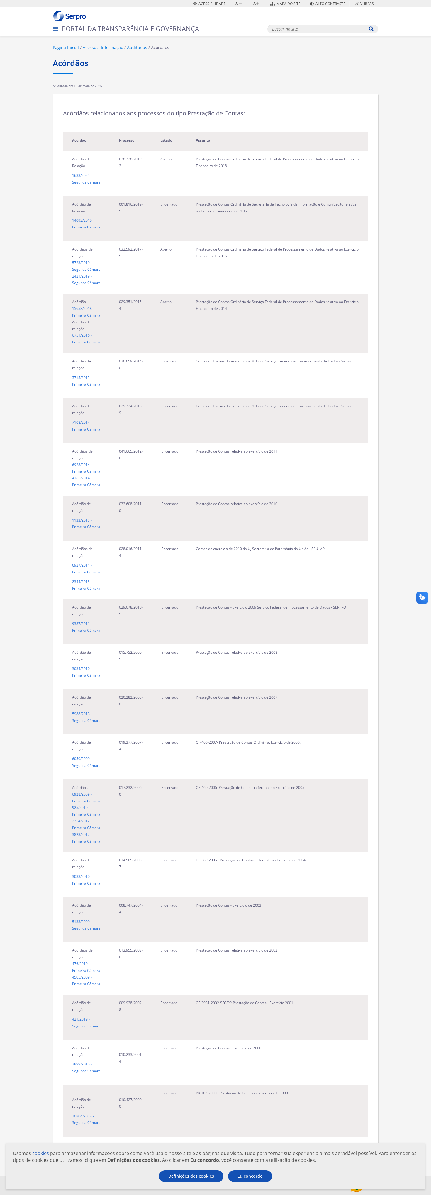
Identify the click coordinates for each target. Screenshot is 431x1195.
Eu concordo (250, 1176)
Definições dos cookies (191, 1176)
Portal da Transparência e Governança (130, 28)
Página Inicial (66, 47)
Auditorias (137, 47)
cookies (40, 1153)
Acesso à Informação (103, 47)
